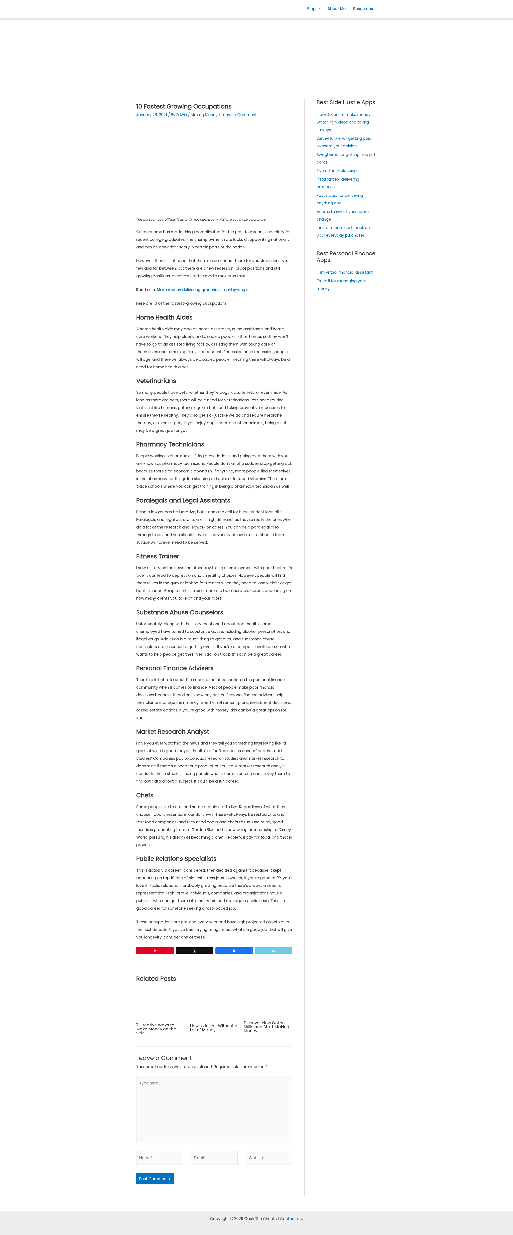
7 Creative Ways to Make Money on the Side (156, 1029)
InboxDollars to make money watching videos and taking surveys (344, 122)
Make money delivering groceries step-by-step (202, 289)
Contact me (291, 1218)
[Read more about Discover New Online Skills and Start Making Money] (268, 1002)
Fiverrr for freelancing (337, 170)
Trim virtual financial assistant (345, 272)
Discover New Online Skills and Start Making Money (266, 1027)
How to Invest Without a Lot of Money (213, 1028)
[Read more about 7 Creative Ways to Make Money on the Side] (160, 1003)
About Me (336, 8)
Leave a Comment (239, 115)
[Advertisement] (256, 52)
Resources (363, 8)
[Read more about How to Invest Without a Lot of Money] (214, 1003)
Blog (311, 8)
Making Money (204, 115)
